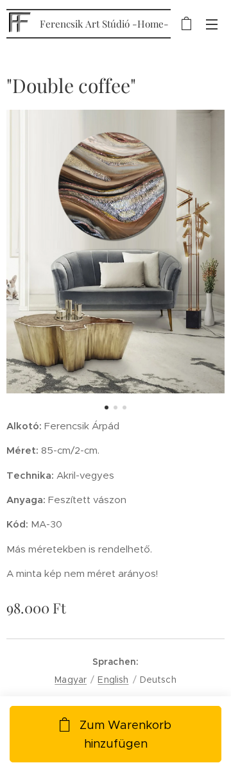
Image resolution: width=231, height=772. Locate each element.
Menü (212, 24)
